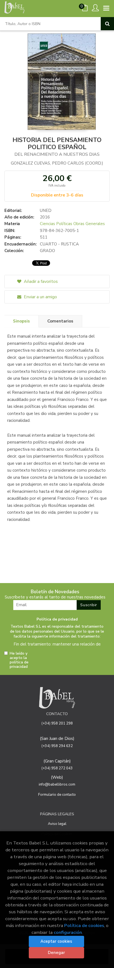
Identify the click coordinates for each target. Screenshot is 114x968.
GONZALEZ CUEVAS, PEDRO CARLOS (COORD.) (57, 163)
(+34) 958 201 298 (57, 723)
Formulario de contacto (57, 794)
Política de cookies (84, 925)
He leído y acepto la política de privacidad (19, 660)
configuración (68, 932)
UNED (45, 210)
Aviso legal (57, 823)
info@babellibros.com (57, 784)
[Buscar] (107, 23)
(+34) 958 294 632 (57, 745)
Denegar (56, 952)
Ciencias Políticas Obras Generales (72, 223)
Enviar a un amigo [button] (40, 297)
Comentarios (60, 321)
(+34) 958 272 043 (57, 768)
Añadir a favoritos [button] (40, 281)
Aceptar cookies (56, 941)
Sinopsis (21, 321)
